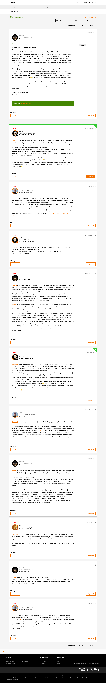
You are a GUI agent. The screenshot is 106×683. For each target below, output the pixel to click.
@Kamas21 (15, 140)
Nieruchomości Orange (75, 677)
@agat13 (14, 304)
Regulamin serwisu (29, 677)
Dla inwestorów (43, 661)
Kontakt (58, 661)
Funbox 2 (82, 45)
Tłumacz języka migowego (71, 675)
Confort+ (81, 675)
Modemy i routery (29, 7)
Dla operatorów (43, 659)
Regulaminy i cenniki (10, 663)
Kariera (58, 663)
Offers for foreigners (86, 677)
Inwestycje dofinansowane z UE (12, 679)
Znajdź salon (25, 659)
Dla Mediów (42, 663)
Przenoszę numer (9, 659)
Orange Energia (9, 677)
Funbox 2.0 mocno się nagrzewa (24, 47)
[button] (95, 32)
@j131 (14, 577)
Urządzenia (20, 7)
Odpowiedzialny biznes (23, 675)
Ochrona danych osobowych (62, 677)
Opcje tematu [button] (14, 11)
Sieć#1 (14, 675)
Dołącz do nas (77, 2)
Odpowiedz (91, 115)
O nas (58, 659)
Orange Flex (8, 675)
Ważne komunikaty (19, 677)
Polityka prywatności (49, 677)
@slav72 (14, 285)
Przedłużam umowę (10, 661)
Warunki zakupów (39, 677)
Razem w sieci (33, 675)
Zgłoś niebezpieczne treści (57, 675)
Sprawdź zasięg (25, 661)
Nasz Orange (12, 7)
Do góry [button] (5, 651)
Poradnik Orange (88, 675)
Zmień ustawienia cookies (44, 675)
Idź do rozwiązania (91, 17)
